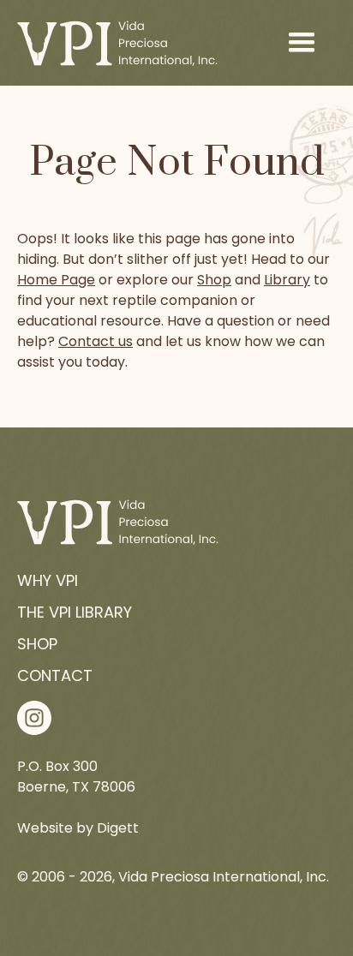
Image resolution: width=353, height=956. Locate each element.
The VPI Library (74, 612)
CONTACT (55, 675)
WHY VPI (47, 580)
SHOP (37, 643)
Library (287, 280)
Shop (214, 280)
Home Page (56, 280)
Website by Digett (78, 828)
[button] (301, 43)
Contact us (95, 341)
